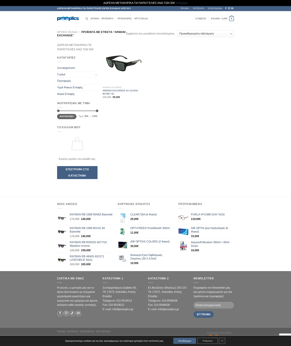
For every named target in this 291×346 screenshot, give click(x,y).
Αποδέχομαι (184, 340)
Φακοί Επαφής (66, 94)
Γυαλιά (61, 74)
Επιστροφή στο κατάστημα (77, 172)
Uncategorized (66, 67)
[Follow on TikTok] (72, 313)
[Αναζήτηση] (87, 18)
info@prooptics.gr (122, 309)
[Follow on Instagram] (229, 8)
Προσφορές (64, 80)
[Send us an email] (232, 8)
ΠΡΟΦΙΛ (185, 8)
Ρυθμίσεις (207, 340)
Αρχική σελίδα (67, 32)
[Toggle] (96, 75)
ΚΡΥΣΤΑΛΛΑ (141, 18)
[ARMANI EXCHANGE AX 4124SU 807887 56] (123, 63)
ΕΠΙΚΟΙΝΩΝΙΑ (215, 8)
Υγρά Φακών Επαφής (70, 87)
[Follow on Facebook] (226, 8)
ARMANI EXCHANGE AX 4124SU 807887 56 (120, 92)
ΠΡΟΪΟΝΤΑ (198, 8)
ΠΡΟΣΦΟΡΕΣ (125, 18)
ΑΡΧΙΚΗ (94, 18)
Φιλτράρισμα (67, 116)
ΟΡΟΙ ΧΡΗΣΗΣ (103, 331)
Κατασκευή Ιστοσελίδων (219, 332)
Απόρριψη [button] (181, 3)
